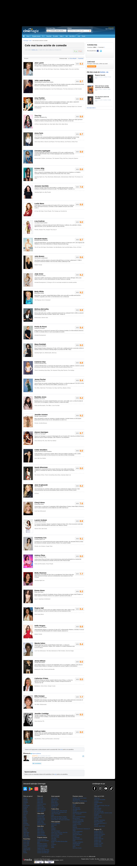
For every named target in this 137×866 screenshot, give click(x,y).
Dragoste (25, 807)
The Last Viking (55, 837)
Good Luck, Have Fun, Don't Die (59, 832)
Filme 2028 (40, 798)
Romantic (25, 823)
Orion (52, 815)
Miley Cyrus (54, 801)
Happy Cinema (41, 848)
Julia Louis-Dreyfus (42, 80)
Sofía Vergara (39, 626)
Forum (83, 36)
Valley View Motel (55, 813)
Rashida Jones (40, 397)
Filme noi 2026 (41, 815)
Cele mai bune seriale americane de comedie (102, 86)
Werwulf (96, 824)
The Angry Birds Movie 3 (100, 823)
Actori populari (41, 834)
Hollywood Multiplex (42, 845)
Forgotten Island (98, 802)
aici (61, 749)
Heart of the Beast (77, 834)
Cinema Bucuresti (41, 839)
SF (24, 826)
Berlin (24, 851)
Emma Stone (39, 590)
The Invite (53, 838)
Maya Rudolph (40, 344)
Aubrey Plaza (39, 555)
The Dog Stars (76, 807)
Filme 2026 (40, 801)
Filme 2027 (40, 799)
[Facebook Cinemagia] (94, 788)
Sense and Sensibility (99, 799)
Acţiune (25, 798)
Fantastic (25, 811)
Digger (96, 804)
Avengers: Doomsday (99, 820)
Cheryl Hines (39, 502)
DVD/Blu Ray (103, 859)
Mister (24, 817)
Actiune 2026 (40, 816)
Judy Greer (38, 274)
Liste (30, 40)
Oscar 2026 (26, 842)
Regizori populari (41, 835)
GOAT (52, 847)
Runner (75, 836)
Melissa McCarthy (41, 309)
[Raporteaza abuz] (83, 756)
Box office (97, 859)
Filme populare (55, 821)
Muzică (25, 819)
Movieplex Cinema (42, 843)
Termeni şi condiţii (38, 860)
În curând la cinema (78, 803)
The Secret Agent (55, 831)
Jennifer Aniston (41, 415)
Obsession (54, 825)
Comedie (25, 802)
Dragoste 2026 (41, 819)
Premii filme (26, 839)
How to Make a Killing (56, 834)
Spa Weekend (76, 799)
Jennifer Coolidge (41, 714)
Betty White (39, 291)
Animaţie (25, 799)
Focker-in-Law (97, 815)
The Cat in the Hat (98, 811)
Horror (25, 814)
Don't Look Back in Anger (79, 816)
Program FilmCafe (98, 838)
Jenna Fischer (40, 379)
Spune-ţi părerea (36, 753)
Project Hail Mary (55, 823)
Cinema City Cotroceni (43, 840)
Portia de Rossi (40, 327)
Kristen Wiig (39, 168)
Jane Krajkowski (41, 485)
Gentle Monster (76, 843)
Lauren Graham (40, 520)
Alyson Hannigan (41, 432)
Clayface (96, 801)
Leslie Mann (39, 204)
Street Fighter (97, 810)
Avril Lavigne (54, 798)
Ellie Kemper (39, 696)
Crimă (24, 804)
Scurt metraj (26, 825)
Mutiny (74, 804)
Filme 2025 (40, 802)
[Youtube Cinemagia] (105, 788)
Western (25, 831)
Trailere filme (55, 809)
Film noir (25, 813)
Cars (74, 815)
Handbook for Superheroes (79, 812)
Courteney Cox (40, 538)
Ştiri (67, 36)
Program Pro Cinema (99, 834)
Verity (74, 846)
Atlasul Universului (77, 839)
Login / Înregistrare (109, 28)
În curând (55, 36)
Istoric (24, 816)
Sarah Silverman (41, 467)
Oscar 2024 (26, 845)
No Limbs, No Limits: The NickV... (59, 818)
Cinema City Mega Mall (43, 851)
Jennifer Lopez (55, 799)
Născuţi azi (54, 807)
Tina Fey (37, 116)
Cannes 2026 (26, 848)
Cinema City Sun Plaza (43, 849)
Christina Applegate (42, 151)
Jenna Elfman (39, 661)
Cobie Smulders (40, 450)
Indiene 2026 (40, 822)
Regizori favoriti (100, 75)
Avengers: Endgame (78, 842)
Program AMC (97, 837)
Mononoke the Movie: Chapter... (59, 816)
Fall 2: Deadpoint (77, 813)
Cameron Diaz (40, 362)
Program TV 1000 (98, 843)
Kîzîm (52, 826)
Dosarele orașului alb (78, 821)
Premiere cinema (41, 804)
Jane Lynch (39, 63)
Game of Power (98, 817)
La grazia (53, 844)
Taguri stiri (26, 834)
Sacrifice (75, 810)
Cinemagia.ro (31, 30)
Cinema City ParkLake (43, 852)
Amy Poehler (39, 98)
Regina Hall (39, 608)
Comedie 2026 (41, 818)
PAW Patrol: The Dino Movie (80, 801)
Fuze (52, 846)
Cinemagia (25, 40)
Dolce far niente (55, 835)
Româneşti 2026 (41, 824)
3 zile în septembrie (78, 831)
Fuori (74, 806)
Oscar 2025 (26, 843)
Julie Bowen (39, 256)
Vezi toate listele (91, 108)
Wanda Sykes (39, 643)
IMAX (38, 842)
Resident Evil (76, 833)
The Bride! (53, 840)
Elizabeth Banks (40, 239)
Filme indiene (40, 811)
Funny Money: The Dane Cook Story (60, 819)
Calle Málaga (76, 845)
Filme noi (40, 796)
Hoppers (53, 828)
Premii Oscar (26, 840)
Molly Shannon (40, 573)
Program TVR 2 (98, 846)
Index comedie (41, 832)
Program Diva (97, 840)
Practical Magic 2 (77, 822)
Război (25, 822)
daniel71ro (35, 756)
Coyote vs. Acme (77, 824)
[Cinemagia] (24, 36)
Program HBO (97, 841)
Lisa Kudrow (39, 221)
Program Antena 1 (98, 832)
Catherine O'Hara (41, 678)
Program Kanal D (98, 835)
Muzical (25, 820)
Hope (74, 840)
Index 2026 (40, 828)
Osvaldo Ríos (54, 805)
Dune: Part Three (98, 821)
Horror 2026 (40, 821)
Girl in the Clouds (77, 848)
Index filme (40, 826)
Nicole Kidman (55, 804)
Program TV (26, 837)
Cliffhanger (97, 798)
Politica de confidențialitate (53, 860)
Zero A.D (96, 818)
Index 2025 (40, 829)
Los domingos (76, 837)
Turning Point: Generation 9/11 (59, 812)
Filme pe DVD (40, 807)
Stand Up (25, 828)
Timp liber (48, 36)
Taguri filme (26, 832)
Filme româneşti (41, 810)
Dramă (25, 808)
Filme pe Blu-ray (41, 808)
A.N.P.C (61, 860)
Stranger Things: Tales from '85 (59, 810)
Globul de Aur (26, 849)
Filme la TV (40, 805)
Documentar (26, 805)
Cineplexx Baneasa (42, 846)
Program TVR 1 (98, 844)
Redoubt (75, 827)
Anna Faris (38, 133)
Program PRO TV (98, 831)
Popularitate (80, 58)
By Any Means (76, 818)
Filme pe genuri (28, 796)
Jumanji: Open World (99, 826)
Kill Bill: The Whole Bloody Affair (59, 841)
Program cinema (36, 36)
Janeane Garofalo (41, 186)
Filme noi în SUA (99, 796)
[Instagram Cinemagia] (100, 788)
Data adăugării (73, 58)
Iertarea (75, 825)
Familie (25, 810)
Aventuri (25, 801)
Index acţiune (40, 831)
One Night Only (76, 809)
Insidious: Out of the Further (80, 798)
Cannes (25, 846)
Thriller (25, 829)
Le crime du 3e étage (78, 819)
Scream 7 (53, 829)
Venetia (25, 852)
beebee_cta (34, 49)
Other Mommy (97, 808)
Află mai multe (92, 856)
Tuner (52, 843)
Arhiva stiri (26, 835)
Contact (44, 860)
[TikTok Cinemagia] (111, 788)
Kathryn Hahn (39, 731)
